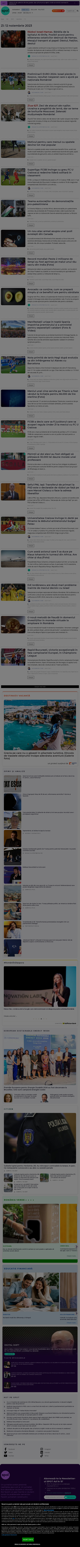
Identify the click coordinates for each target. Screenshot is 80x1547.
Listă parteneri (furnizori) (9, 1535)
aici (13, 1518)
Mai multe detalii (49, 1510)
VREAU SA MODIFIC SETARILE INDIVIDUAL (27, 1544)
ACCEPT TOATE (28, 1539)
